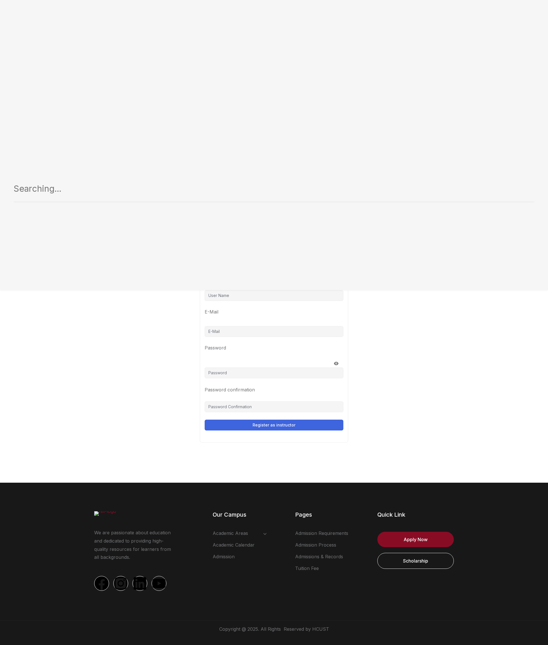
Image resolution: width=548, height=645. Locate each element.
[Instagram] (120, 583)
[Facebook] (101, 583)
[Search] (523, 190)
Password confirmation (230, 390)
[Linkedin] (139, 583)
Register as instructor (274, 424)
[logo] (105, 513)
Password (215, 348)
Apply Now (416, 539)
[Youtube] (159, 583)
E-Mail (211, 312)
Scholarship (415, 561)
